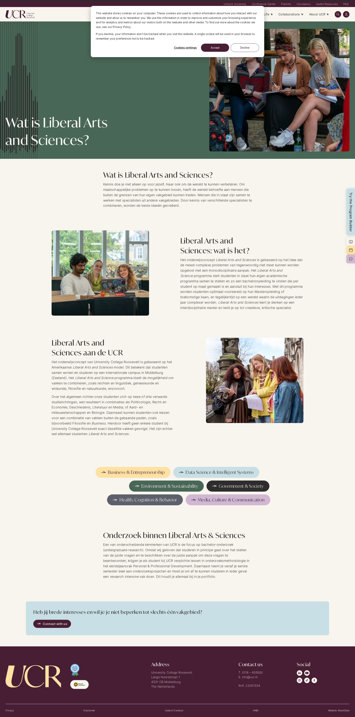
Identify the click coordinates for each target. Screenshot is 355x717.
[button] (338, 14)
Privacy (10, 710)
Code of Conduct (174, 710)
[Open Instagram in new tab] (299, 680)
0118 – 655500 (252, 672)
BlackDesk (343, 710)
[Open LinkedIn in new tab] (299, 673)
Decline (244, 47)
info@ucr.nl (250, 677)
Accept (215, 47)
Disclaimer (89, 710)
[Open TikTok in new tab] (307, 680)
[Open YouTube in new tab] (307, 673)
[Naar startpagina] (20, 14)
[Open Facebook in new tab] (314, 680)
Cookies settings (185, 47)
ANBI (255, 710)
